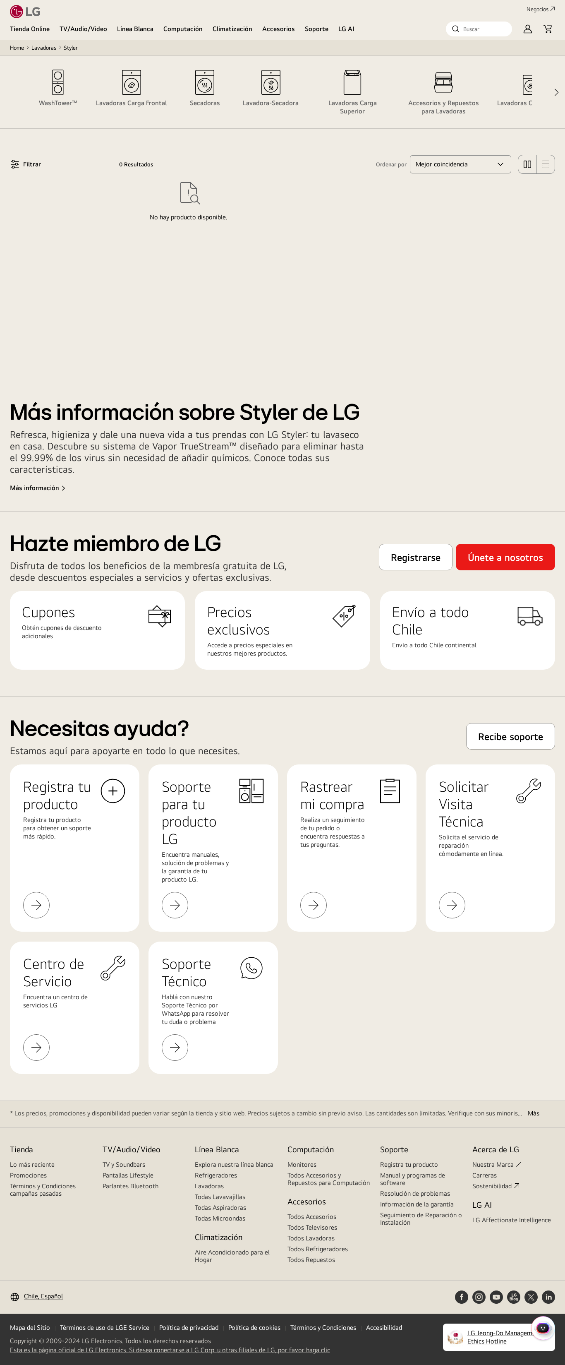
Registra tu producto (409, 1164)
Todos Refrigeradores (317, 1249)
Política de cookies (254, 1327)
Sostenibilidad (492, 1186)
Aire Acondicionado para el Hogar (232, 1256)
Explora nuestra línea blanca (234, 1164)
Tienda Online (30, 29)
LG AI (346, 29)
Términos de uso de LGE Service (104, 1327)
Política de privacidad (188, 1327)
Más (533, 1113)
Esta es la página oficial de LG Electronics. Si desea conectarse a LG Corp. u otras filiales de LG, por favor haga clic (170, 1350)
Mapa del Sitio (30, 1327)
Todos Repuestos (311, 1260)
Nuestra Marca (493, 1164)
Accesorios (278, 29)
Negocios (537, 9)
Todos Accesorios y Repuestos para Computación (328, 1179)
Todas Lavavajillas (220, 1197)
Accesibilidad (384, 1327)
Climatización (232, 29)
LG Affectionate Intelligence (511, 1220)
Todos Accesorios (311, 1217)
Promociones (28, 1175)
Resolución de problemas (415, 1193)
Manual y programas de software (412, 1179)
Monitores (301, 1164)
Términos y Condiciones (323, 1327)
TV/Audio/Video (83, 29)
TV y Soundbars (124, 1164)
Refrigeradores (216, 1175)
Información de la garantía (417, 1204)
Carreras (484, 1175)
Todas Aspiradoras (220, 1207)
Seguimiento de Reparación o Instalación (421, 1218)
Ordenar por (391, 164)
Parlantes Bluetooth (130, 1186)
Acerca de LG (495, 1149)
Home (17, 47)
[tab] (58, 92)
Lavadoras (43, 47)
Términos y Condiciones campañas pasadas (43, 1189)
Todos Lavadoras (311, 1238)
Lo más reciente (32, 1164)
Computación (183, 29)
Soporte (316, 29)
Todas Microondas (220, 1218)
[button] (479, 29)
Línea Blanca (135, 29)
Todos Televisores (312, 1227)
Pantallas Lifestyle (128, 1175)
